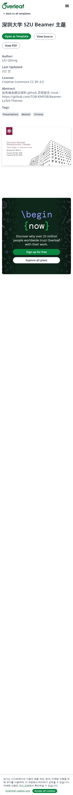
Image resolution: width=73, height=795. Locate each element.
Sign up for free (36, 252)
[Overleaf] (13, 5)
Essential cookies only (18, 790)
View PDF (11, 45)
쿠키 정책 (24, 785)
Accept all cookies (44, 790)
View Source (45, 36)
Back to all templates (17, 13)
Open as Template (16, 36)
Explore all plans (36, 260)
